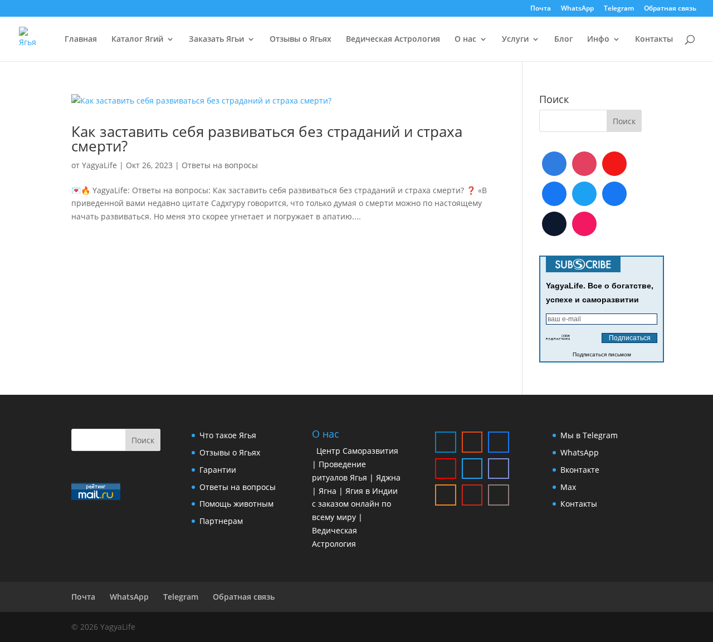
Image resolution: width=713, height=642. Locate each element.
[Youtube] (614, 164)
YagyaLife (99, 165)
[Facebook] (614, 194)
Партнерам (221, 521)
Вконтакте (579, 469)
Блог (563, 39)
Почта (540, 9)
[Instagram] (584, 164)
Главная (81, 39)
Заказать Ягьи (216, 39)
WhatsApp (577, 9)
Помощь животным (236, 503)
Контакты (654, 39)
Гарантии (217, 469)
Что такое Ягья (227, 435)
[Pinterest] (584, 224)
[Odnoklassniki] (445, 495)
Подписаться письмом (602, 354)
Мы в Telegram (589, 435)
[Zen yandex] (498, 495)
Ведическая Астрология (393, 39)
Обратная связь (670, 9)
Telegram (619, 9)
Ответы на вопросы (220, 165)
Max (568, 487)
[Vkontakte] (554, 194)
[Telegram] (554, 164)
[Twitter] (584, 194)
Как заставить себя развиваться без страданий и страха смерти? (266, 138)
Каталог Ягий (137, 39)
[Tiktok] (554, 224)
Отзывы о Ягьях (300, 39)
